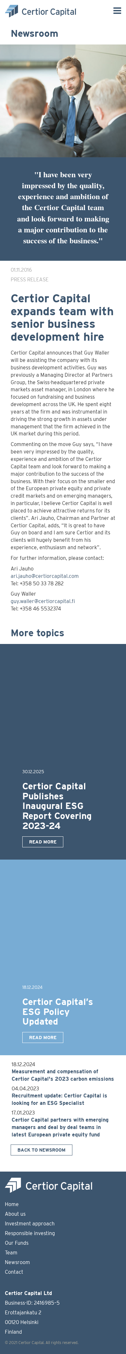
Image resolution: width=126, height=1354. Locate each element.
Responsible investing (30, 1233)
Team (11, 1253)
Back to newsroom (41, 1150)
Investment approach (30, 1224)
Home (12, 1204)
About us (15, 1214)
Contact (14, 1272)
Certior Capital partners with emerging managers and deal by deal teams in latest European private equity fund (60, 1127)
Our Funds (16, 1243)
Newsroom (17, 1262)
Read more (43, 841)
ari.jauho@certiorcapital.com (45, 576)
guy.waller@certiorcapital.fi (43, 601)
